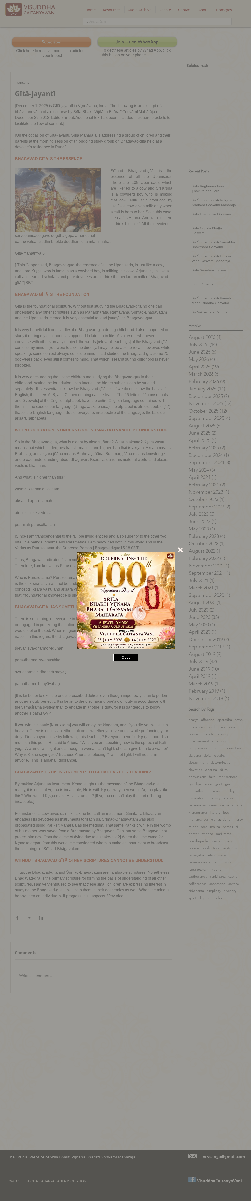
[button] (180, 550)
